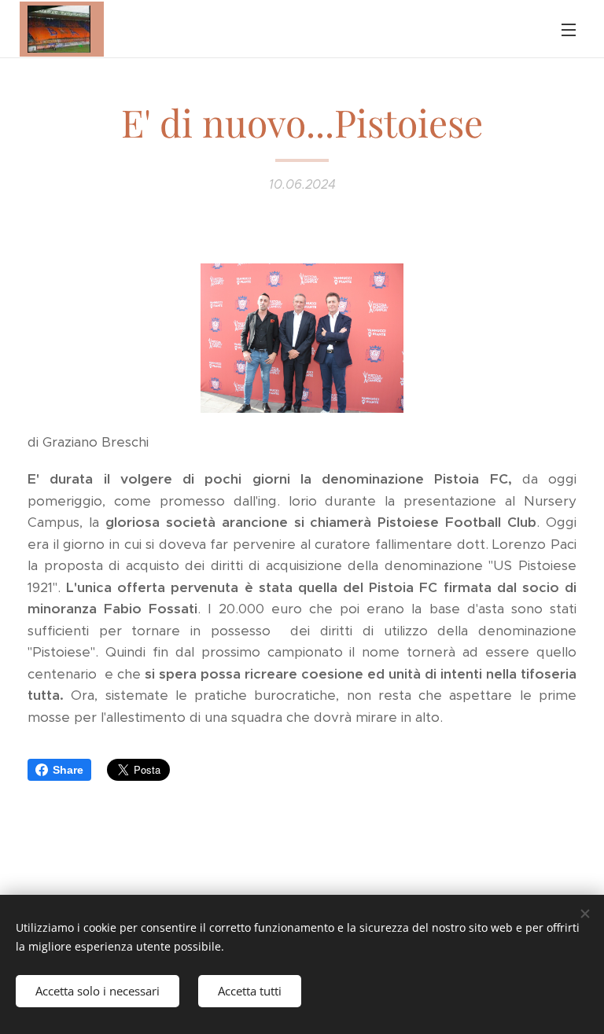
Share (68, 770)
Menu (568, 29)
